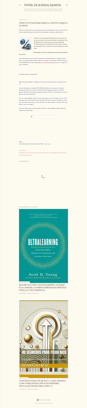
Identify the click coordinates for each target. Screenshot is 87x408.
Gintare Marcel (49, 403)
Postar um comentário (32, 293)
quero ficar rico (28, 155)
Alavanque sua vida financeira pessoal (46, 62)
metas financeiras (61, 152)
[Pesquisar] (67, 4)
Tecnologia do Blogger (45, 399)
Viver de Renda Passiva (42, 5)
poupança (21, 155)
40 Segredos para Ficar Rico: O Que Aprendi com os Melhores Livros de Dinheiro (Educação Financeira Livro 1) (42, 383)
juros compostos (53, 152)
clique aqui (48, 144)
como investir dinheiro (30, 152)
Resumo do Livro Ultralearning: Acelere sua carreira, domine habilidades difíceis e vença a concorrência (43, 287)
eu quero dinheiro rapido (42, 152)
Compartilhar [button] (22, 150)
